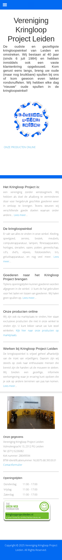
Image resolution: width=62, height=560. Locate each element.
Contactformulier (12, 465)
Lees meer (20, 215)
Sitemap (8, 558)
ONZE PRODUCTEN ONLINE (19, 147)
